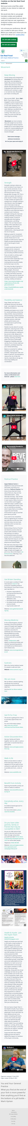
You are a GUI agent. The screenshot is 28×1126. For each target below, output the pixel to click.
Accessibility (13, 1116)
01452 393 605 (15, 842)
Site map (13, 1123)
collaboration (12, 640)
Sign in (13, 1110)
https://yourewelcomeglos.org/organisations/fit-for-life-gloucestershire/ (13, 283)
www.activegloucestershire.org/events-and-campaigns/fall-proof (13, 847)
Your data (13, 1121)
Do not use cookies (8, 44)
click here (17, 376)
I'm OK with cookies (9, 39)
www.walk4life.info (15, 772)
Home (2, 63)
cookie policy (20, 34)
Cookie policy (13, 1118)
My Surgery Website (13, 1114)
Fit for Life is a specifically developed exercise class (13, 838)
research (14, 583)
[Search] (26, 61)
